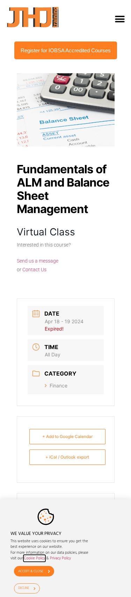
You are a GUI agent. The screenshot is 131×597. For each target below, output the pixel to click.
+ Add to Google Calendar (67, 436)
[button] (120, 19)
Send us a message (37, 261)
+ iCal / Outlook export (67, 457)
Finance (58, 385)
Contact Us (34, 269)
